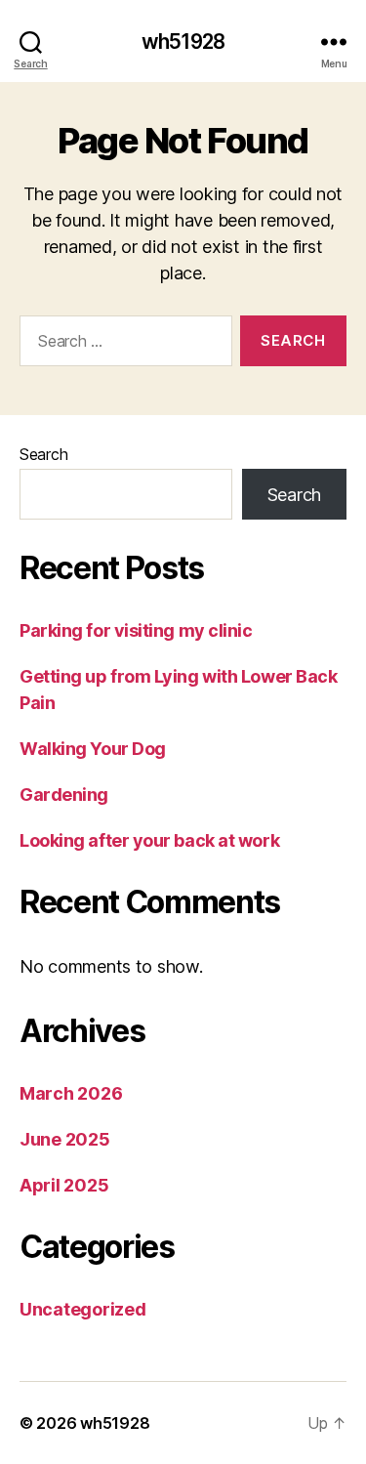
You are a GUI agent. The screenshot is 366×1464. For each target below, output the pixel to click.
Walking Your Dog (93, 748)
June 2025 (65, 1139)
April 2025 (64, 1185)
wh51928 (183, 41)
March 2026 (71, 1093)
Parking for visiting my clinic (136, 630)
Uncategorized (83, 1309)
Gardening (64, 794)
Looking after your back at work (149, 840)
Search (43, 454)
